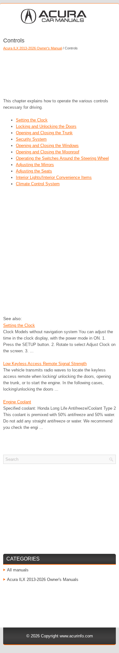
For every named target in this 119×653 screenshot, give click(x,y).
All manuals (18, 570)
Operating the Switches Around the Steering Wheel (62, 158)
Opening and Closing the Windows (47, 145)
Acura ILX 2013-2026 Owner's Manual (32, 48)
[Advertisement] (59, 72)
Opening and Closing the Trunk (44, 132)
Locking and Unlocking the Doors (46, 126)
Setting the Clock (32, 120)
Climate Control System (38, 183)
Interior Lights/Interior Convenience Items (54, 177)
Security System (31, 139)
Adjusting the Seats (34, 171)
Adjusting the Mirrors (35, 164)
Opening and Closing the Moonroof (47, 152)
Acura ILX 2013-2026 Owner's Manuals (42, 579)
